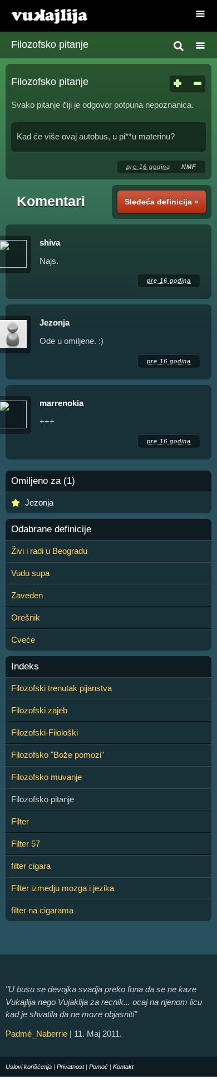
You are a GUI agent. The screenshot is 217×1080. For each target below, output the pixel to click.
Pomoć (98, 1066)
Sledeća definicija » (162, 201)
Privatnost (70, 1066)
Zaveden (27, 595)
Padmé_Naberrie (36, 1033)
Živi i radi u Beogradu (49, 551)
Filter (20, 821)
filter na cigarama (42, 910)
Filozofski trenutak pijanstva (61, 688)
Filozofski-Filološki (44, 732)
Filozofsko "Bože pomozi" (57, 754)
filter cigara (31, 866)
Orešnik (25, 617)
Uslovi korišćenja (29, 1066)
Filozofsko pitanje (49, 44)
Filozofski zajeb (39, 710)
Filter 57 (25, 843)
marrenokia (61, 403)
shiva (50, 242)
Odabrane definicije (51, 529)
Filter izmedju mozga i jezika (62, 888)
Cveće (23, 639)
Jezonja (55, 322)
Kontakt (123, 1066)
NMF (188, 166)
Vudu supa (30, 573)
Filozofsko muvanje (46, 777)
